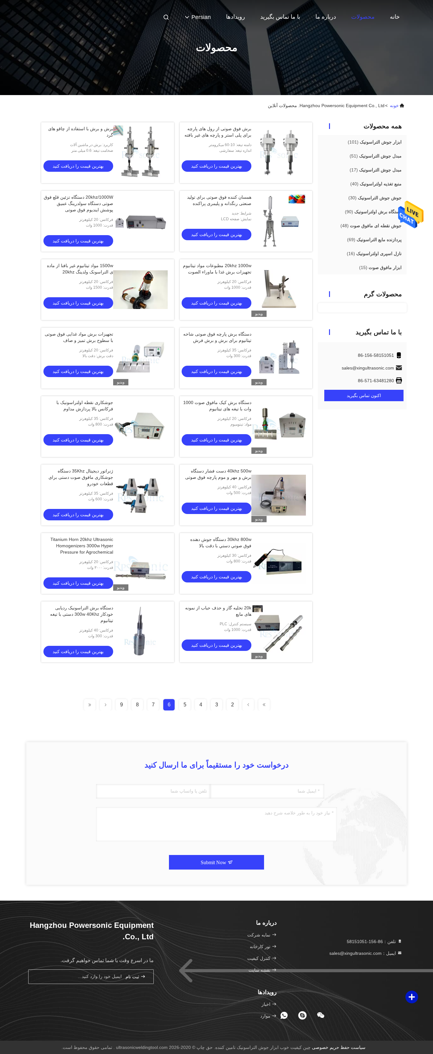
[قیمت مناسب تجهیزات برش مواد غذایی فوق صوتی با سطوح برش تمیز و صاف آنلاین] (140, 358)
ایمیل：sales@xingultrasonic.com (363, 953)
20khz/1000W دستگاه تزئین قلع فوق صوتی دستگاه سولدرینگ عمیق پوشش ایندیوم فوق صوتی (78, 203)
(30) (375, 197)
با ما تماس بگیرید (280, 17)
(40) (376, 183)
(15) (380, 267)
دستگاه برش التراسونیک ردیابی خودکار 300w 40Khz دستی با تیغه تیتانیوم (81, 614)
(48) (371, 225)
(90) (373, 211)
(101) (375, 142)
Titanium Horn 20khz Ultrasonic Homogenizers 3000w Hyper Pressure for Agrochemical (81, 546)
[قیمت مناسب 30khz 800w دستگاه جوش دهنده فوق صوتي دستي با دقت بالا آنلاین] (278, 563)
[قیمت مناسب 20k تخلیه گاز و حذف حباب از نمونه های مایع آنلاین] (278, 632)
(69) (374, 239)
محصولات (363, 17)
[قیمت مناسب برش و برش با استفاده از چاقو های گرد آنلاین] (140, 152)
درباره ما (325, 17)
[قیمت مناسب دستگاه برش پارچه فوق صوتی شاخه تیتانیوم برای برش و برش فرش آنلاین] (278, 358)
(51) (376, 155)
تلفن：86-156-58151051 (372, 941)
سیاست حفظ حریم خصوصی (338, 1047)
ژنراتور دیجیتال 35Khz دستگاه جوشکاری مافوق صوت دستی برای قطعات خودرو (80, 477)
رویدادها (235, 17)
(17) (376, 169)
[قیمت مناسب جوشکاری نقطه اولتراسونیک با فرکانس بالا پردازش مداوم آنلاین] (140, 426)
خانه (395, 17)
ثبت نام (133, 976)
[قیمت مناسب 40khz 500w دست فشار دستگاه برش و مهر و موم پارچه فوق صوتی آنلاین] (278, 495)
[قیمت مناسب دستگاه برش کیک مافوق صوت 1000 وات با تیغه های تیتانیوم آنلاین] (278, 426)
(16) (374, 253)
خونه (394, 105)
